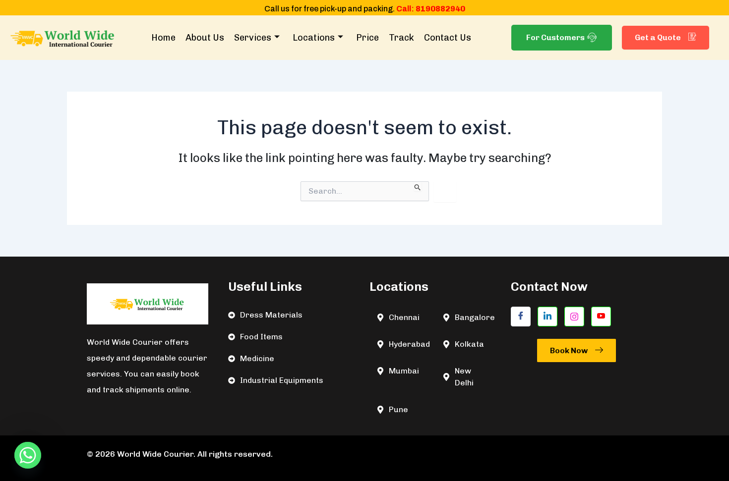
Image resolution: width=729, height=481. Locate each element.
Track (401, 37)
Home (163, 37)
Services (252, 37)
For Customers (555, 37)
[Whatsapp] (27, 455)
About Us (204, 37)
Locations (314, 37)
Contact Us (447, 37)
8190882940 (440, 8)
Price (367, 37)
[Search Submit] (418, 186)
